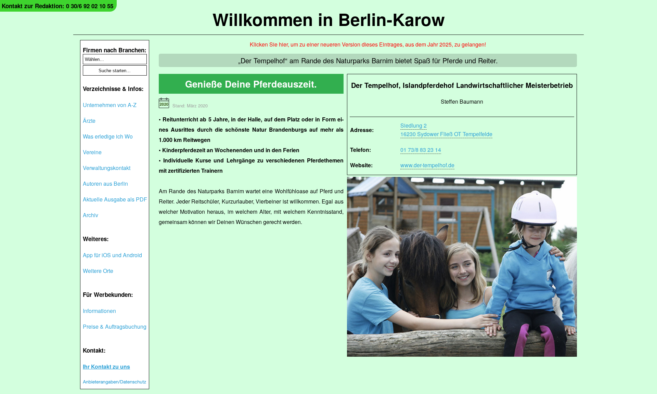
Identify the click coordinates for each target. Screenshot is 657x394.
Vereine (92, 152)
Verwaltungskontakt (106, 168)
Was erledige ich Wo (108, 136)
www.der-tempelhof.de (427, 165)
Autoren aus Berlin (105, 183)
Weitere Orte (98, 271)
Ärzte (89, 120)
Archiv (90, 215)
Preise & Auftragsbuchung (114, 326)
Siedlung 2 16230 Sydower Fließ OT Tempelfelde (446, 129)
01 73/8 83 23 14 (420, 150)
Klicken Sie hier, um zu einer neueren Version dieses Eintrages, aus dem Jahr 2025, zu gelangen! (368, 44)
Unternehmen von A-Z (110, 105)
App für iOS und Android (112, 255)
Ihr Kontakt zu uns (106, 366)
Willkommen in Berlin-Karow (328, 19)
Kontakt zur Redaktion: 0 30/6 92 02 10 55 (57, 6)
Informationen (99, 311)
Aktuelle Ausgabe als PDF (115, 199)
